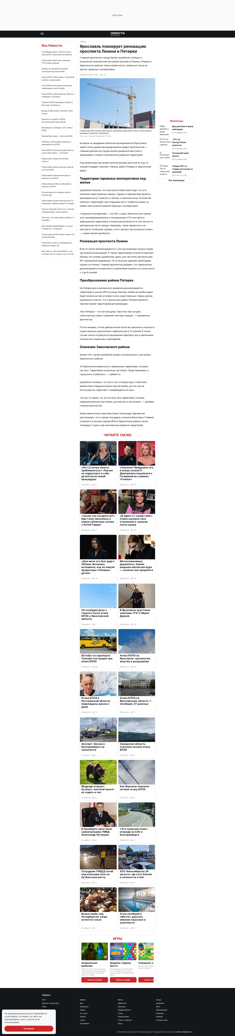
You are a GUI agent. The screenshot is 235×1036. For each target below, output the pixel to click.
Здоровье (160, 1003)
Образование (161, 1010)
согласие (30, 1019)
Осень (120, 1013)
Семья (45, 1020)
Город (83, 42)
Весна (120, 1000)
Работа (83, 1017)
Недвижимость (124, 1010)
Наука (82, 1010)
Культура (122, 1007)
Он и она (83, 1013)
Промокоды (176, 121)
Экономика (84, 1023)
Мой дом (45, 1010)
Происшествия (48, 1017)
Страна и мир (161, 1020)
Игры (117, 939)
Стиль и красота (125, 1020)
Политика (160, 1013)
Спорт (82, 1020)
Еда (81, 1003)
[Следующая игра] (152, 951)
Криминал (84, 1007)
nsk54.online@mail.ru (183, 1032)
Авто (44, 1000)
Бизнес (83, 1000)
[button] (176, 130)
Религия (159, 1017)
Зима (44, 1007)
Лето (158, 1007)
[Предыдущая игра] (82, 951)
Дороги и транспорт (50, 1003)
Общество (46, 1013)
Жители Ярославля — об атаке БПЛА (57, 136)
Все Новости (52, 45)
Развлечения (123, 1017)
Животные (122, 1003)
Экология (46, 1023)
